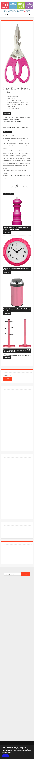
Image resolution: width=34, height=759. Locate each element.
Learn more (16, 750)
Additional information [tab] (20, 127)
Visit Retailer (7, 113)
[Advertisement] (17, 419)
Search (7, 378)
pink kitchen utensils (16, 175)
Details (4, 354)
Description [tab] (7, 127)
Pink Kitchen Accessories (18, 117)
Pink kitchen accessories (13, 121)
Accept (5, 756)
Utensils (16, 119)
